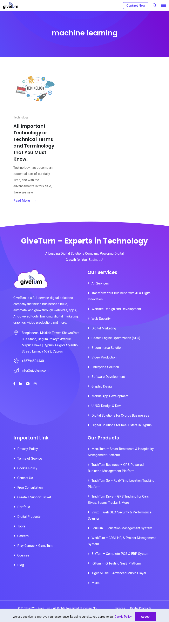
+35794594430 (33, 361)
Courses (23, 555)
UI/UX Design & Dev (106, 406)
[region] (84, 615)
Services (119, 608)
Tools (21, 526)
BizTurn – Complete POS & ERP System (120, 554)
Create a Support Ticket (34, 497)
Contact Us (25, 478)
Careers (23, 536)
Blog (20, 565)
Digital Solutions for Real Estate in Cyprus (122, 425)
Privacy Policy (27, 449)
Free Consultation (30, 488)
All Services (100, 283)
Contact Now (135, 5)
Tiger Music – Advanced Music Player (119, 573)
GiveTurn (44, 608)
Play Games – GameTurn (35, 546)
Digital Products (29, 517)
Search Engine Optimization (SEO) (116, 338)
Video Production (104, 357)
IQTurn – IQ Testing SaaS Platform (116, 563)
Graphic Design (102, 386)
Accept (145, 616)
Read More (21, 201)
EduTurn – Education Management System (122, 528)
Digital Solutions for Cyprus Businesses (120, 415)
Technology (20, 117)
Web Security (101, 319)
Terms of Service (29, 458)
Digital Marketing (104, 328)
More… (96, 583)
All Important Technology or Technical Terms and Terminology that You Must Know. (33, 142)
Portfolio (23, 507)
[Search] (155, 5)
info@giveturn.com (35, 370)
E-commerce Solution (107, 348)
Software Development (108, 377)
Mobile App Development (110, 396)
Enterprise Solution (105, 367)
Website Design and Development (116, 309)
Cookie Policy (123, 616)
